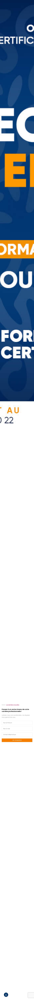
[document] (17, 499)
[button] (31, 2)
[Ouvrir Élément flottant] (6, 995)
